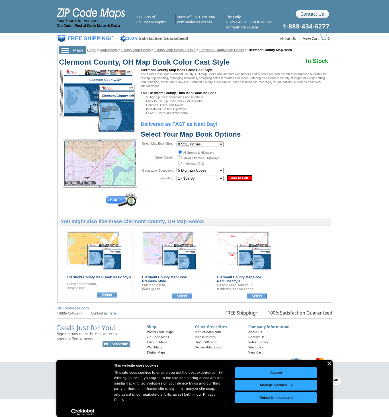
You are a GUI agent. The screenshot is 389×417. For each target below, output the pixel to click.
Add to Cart (239, 178)
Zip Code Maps (158, 337)
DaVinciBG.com (206, 342)
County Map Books (136, 50)
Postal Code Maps (160, 332)
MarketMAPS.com (208, 332)
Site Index (255, 347)
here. (112, 313)
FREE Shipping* (241, 313)
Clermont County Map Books (221, 50)
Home (92, 50)
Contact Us (312, 14)
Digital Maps (156, 352)
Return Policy (258, 342)
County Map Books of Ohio (175, 50)
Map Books (109, 50)
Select (107, 295)
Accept (276, 373)
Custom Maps (157, 342)
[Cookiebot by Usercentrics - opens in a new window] (83, 412)
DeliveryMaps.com (208, 347)
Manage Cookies (273, 385)
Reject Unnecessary (276, 398)
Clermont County (99, 277)
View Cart (311, 38)
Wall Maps (154, 347)
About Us (288, 38)
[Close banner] (329, 363)
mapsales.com (205, 337)
